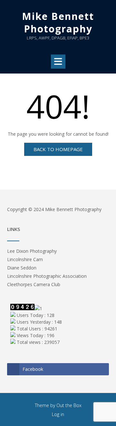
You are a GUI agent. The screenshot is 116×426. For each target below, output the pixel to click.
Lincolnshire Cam (25, 259)
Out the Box (69, 405)
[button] (58, 62)
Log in (58, 414)
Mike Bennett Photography (58, 22)
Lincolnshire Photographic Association (47, 276)
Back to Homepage (58, 149)
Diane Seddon (21, 268)
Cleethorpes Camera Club (33, 284)
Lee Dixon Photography (32, 251)
